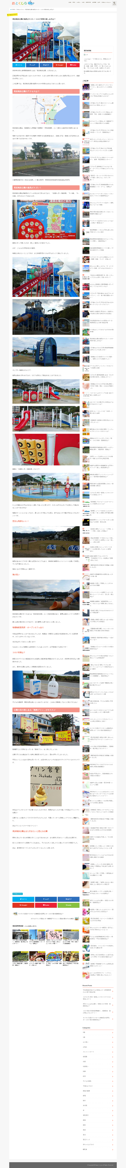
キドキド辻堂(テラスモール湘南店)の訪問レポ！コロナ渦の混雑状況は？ (101, 729)
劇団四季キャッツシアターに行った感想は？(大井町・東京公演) (101, 521)
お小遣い (85, 1042)
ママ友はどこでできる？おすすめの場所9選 (101, 330)
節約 (84, 1125)
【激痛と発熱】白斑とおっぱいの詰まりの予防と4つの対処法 (101, 620)
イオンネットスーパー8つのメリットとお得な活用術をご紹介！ (101, 720)
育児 (74, 2)
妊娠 (70, 2)
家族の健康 (86, 1091)
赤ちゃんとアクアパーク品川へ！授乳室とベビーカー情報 (101, 204)
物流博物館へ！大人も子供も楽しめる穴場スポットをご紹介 (101, 231)
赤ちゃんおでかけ (88, 1144)
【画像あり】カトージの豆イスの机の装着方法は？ (101, 647)
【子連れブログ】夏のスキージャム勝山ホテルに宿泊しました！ (101, 104)
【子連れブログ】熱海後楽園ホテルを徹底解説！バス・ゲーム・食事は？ (101, 185)
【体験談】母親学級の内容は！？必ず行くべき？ (101, 638)
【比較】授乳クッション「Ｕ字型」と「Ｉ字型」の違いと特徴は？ (101, 530)
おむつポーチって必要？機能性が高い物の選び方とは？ (101, 684)
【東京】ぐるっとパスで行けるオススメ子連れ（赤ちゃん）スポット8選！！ (101, 177)
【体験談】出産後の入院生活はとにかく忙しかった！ (101, 421)
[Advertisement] (46, 870)
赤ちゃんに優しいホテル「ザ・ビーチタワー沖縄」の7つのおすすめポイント (101, 268)
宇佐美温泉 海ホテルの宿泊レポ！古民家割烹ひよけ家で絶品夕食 (101, 321)
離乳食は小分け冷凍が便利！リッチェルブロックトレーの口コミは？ (101, 430)
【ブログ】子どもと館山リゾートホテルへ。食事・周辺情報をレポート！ (101, 158)
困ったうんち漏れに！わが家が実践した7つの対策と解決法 (101, 802)
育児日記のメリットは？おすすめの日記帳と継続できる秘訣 (101, 856)
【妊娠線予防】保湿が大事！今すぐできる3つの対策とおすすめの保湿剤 (101, 829)
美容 (84, 1130)
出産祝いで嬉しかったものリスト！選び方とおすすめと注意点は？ (101, 910)
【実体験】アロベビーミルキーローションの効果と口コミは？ (101, 503)
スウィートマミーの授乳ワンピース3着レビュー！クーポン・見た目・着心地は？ (101, 594)
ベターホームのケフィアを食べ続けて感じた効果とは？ (101, 394)
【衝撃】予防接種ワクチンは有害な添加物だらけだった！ (101, 965)
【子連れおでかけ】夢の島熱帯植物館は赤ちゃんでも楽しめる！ (101, 348)
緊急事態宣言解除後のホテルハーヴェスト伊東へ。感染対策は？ (101, 240)
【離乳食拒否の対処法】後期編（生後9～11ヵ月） (101, 756)
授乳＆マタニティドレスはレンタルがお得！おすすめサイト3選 (101, 693)
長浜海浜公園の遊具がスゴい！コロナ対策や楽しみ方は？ (101, 339)
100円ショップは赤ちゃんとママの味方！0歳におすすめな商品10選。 (101, 457)
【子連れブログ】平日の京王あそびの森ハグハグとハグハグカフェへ (101, 303)
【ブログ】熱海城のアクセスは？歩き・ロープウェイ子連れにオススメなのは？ (101, 168)
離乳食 (85, 1149)
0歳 (84, 1032)
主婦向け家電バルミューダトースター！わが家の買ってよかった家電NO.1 (101, 549)
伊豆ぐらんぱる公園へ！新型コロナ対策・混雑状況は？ (101, 901)
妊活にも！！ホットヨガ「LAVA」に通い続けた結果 (101, 412)
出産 (83, 2)
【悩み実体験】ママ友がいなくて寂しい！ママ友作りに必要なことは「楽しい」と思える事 (101, 540)
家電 (84, 1095)
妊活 (99, 2)
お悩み (78, 2)
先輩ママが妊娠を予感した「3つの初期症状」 (101, 838)
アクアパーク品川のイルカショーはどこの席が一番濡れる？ (101, 222)
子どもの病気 (87, 1081)
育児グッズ (86, 1139)
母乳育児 (88, 2)
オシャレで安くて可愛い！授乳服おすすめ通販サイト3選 (101, 874)
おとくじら (99, 1165)
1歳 (84, 1037)
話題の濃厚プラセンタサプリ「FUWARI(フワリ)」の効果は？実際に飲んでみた (101, 558)
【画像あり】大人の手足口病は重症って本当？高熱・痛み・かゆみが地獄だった (101, 386)
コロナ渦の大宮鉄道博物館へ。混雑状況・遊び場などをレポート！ (101, 747)
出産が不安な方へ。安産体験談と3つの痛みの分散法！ (101, 774)
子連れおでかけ (106, 2)
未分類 (85, 1105)
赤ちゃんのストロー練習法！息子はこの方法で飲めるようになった (101, 928)
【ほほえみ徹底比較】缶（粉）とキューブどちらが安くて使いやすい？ (101, 276)
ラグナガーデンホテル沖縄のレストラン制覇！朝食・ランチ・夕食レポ (101, 258)
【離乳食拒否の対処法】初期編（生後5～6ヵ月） (101, 566)
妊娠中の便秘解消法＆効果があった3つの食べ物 (101, 575)
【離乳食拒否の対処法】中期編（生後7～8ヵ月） (101, 820)
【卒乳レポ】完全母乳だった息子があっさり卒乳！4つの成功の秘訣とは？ (101, 956)
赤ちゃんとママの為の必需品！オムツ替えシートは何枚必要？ (101, 657)
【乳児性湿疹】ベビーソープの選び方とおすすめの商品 (101, 919)
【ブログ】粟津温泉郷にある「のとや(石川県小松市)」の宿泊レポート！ (101, 376)
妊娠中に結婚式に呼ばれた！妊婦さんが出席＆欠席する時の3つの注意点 (101, 312)
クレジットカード (88, 1052)
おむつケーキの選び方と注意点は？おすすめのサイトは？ (101, 403)
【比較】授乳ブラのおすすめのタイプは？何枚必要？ (101, 611)
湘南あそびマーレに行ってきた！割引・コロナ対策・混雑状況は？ (101, 439)
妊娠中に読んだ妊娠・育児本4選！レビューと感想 (101, 783)
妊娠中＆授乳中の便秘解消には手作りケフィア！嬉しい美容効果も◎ (101, 466)
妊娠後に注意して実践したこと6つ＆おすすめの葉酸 (101, 584)
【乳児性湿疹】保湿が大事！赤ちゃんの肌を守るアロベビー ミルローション (101, 739)
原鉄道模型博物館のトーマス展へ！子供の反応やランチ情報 (101, 249)
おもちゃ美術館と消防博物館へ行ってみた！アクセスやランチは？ (101, 285)
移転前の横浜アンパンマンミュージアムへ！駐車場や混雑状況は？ (101, 475)
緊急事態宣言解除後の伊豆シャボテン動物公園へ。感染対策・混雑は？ (101, 448)
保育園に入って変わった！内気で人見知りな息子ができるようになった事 (101, 847)
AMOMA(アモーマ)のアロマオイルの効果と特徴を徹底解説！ (101, 765)
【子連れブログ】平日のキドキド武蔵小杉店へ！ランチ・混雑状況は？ (101, 131)
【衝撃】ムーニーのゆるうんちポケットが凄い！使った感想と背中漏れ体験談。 (101, 513)
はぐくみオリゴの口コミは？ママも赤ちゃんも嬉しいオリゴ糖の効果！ (101, 711)
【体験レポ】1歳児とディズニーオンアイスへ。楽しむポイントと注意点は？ (101, 87)
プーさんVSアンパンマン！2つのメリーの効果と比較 (101, 367)
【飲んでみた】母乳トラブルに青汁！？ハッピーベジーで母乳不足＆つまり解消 (101, 667)
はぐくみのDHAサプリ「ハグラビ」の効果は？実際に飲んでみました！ (101, 974)
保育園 (94, 2)
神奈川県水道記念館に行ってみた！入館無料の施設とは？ (101, 213)
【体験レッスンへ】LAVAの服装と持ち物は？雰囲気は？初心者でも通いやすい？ (101, 866)
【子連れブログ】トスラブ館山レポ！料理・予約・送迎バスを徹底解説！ (101, 113)
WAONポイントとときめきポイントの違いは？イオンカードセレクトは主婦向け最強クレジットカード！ (102, 794)
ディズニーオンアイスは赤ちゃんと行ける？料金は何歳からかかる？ (101, 95)
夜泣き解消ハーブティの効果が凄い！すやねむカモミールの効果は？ (101, 892)
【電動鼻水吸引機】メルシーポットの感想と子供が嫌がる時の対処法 (101, 629)
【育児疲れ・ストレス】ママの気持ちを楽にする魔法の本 (101, 947)
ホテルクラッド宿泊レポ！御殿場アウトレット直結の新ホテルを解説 (101, 122)
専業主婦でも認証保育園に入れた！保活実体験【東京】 (101, 484)
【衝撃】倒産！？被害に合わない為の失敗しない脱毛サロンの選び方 (101, 883)
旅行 (84, 1100)
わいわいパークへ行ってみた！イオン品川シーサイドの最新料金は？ (101, 194)
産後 (84, 1120)
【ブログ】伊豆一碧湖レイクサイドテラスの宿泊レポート (101, 493)
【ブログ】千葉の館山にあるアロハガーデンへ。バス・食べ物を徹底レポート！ (101, 295)
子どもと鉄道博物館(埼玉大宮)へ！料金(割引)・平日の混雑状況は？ (101, 937)
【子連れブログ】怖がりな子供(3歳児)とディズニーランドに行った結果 (101, 149)
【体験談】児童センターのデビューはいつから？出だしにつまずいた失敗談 (101, 811)
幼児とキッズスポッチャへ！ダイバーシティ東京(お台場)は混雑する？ (101, 140)
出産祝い (85, 1066)
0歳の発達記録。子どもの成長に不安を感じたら (101, 702)
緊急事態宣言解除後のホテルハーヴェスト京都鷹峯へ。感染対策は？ (101, 675)
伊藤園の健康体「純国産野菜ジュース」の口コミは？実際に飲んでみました (101, 603)
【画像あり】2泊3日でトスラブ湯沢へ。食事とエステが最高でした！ (101, 358)
